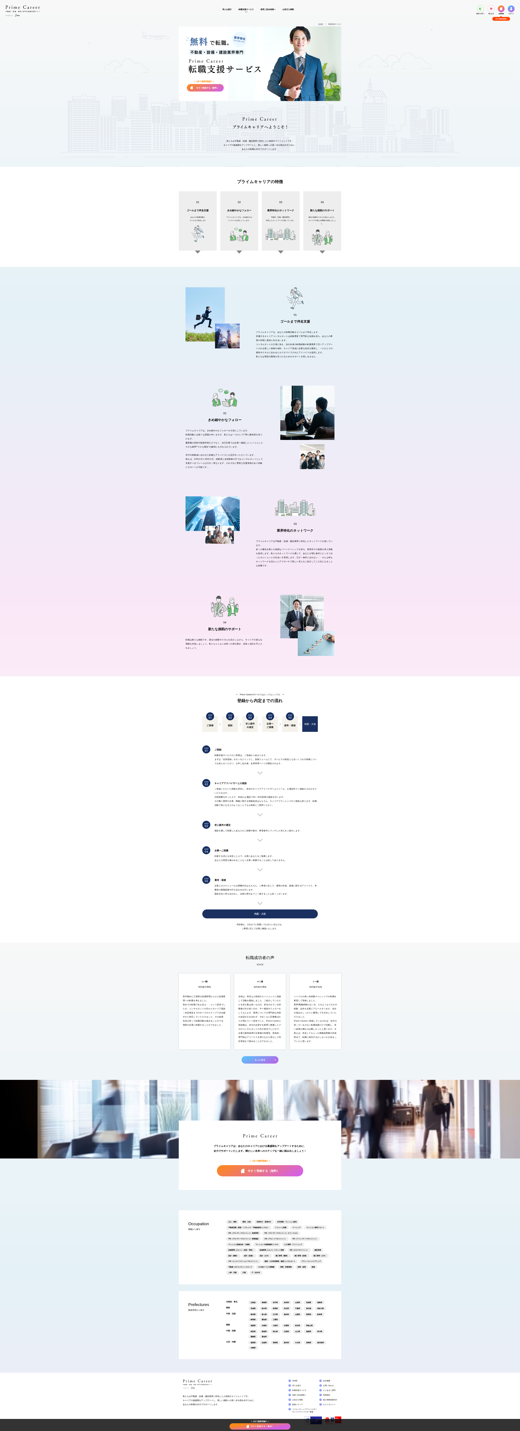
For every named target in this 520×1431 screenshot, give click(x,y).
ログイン (511, 13)
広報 (244, 1272)
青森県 (264, 1302)
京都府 (264, 1325)
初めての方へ (480, 13)
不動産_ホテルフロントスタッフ (240, 1267)
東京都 (308, 1308)
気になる (491, 13)
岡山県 (275, 1331)
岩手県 (275, 1302)
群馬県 (275, 1308)
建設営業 (318, 1250)
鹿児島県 (320, 1343)
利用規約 (326, 1395)
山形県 (297, 1302)
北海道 (253, 1302)
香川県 (319, 1331)
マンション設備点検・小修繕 (239, 1244)
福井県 (286, 1314)
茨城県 (253, 1308)
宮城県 (308, 1302)
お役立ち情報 (288, 9)
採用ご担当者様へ (268, 9)
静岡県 (253, 1320)
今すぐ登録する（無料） (205, 88)
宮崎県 (308, 1343)
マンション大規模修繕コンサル (267, 1244)
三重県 (275, 1320)
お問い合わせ (328, 1385)
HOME (320, 24)
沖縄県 (253, 1348)
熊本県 (286, 1343)
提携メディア (297, 1404)
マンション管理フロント (315, 1227)
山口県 (297, 1331)
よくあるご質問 (329, 1390)
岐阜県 (319, 1314)
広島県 (286, 1331)
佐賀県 (264, 1343)
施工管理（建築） (282, 1256)
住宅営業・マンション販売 (287, 1222)
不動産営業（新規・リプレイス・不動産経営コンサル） (248, 1227)
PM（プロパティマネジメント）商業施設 (243, 1239)
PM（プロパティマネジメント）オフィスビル (281, 1233)
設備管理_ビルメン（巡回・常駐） (241, 1250)
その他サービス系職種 (266, 1267)
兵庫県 (286, 1325)
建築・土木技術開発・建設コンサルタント (280, 1261)
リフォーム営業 (280, 1227)
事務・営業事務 (286, 1267)
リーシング (296, 1227)
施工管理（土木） (319, 1256)
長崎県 (275, 1343)
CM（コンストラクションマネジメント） (243, 1261)
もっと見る (260, 1060)
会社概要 (326, 1381)
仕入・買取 (232, 1222)
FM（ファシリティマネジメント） (305, 1239)
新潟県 (253, 1314)
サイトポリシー (329, 1404)
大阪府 (275, 1325)
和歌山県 (309, 1325)
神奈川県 (320, 1308)
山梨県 (297, 1314)
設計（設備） (249, 1256)
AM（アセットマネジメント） (275, 1239)
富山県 (264, 1314)
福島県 (319, 1302)
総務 (313, 1267)
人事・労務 (232, 1272)
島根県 (264, 1331)
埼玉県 (286, 1308)
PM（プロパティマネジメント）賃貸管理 (243, 1233)
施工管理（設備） (301, 1256)
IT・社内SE (256, 1272)
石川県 (275, 1314)
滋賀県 (253, 1325)
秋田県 (286, 1302)
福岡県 (253, 1343)
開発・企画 (247, 1222)
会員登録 (501, 13)
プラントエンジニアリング (311, 1261)
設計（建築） (233, 1256)
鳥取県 (253, 1331)
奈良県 (297, 1325)
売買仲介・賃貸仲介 (264, 1222)
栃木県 (264, 1308)
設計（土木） (265, 1256)
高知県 (264, 1337)
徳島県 (308, 1331)
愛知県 (264, 1320)
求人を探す (227, 9)
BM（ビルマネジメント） (299, 1250)
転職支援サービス (246, 9)
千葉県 (297, 1308)
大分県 (297, 1343)
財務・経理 (302, 1267)
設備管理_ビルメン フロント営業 (272, 1250)
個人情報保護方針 (330, 1400)
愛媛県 (253, 1337)
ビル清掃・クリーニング (293, 1244)
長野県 (308, 1314)
